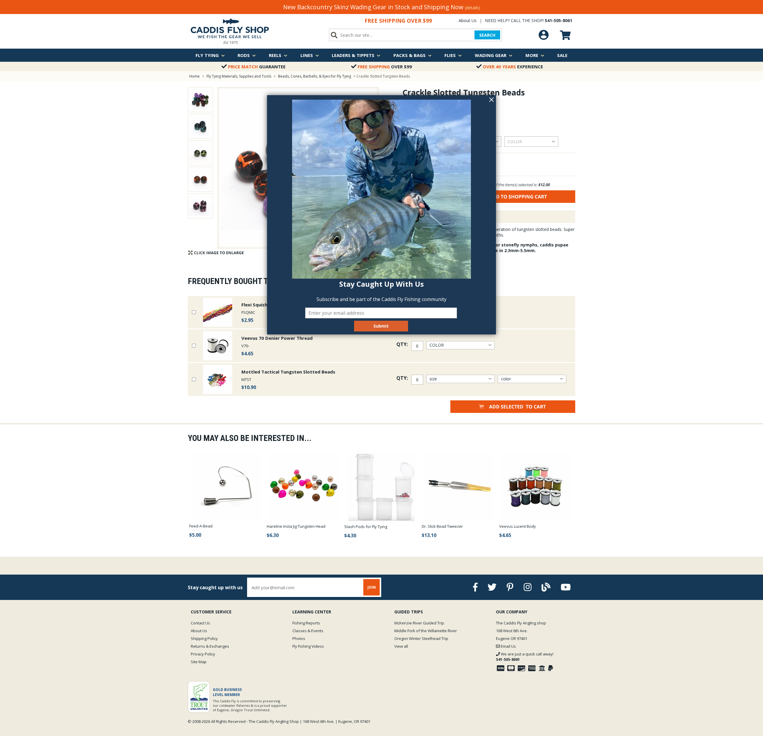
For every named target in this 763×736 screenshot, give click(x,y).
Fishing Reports (306, 623)
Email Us (508, 646)
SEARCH (487, 35)
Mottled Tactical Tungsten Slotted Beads (288, 372)
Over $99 (385, 67)
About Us (468, 20)
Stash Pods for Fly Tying (365, 526)
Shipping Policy (204, 638)
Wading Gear (490, 55)
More (531, 55)
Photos (298, 638)
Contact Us (200, 623)
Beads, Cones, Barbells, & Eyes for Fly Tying (314, 76)
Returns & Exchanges (210, 646)
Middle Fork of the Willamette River (425, 630)
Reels (275, 55)
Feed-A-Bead (201, 526)
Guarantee (257, 67)
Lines (306, 55)
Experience (513, 67)
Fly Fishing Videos (308, 646)
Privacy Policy (203, 654)
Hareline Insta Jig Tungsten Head (296, 526)
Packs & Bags (409, 55)
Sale (562, 55)
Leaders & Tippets (353, 55)
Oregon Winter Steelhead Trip (421, 638)
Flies (450, 55)
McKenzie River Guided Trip (419, 623)
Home (194, 76)
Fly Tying (207, 55)
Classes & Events (307, 630)
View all (401, 646)
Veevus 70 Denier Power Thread (277, 338)
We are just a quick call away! (524, 656)
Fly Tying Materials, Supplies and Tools (239, 76)
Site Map (199, 661)
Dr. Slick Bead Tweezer (442, 526)
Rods (244, 55)
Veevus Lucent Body (517, 526)
